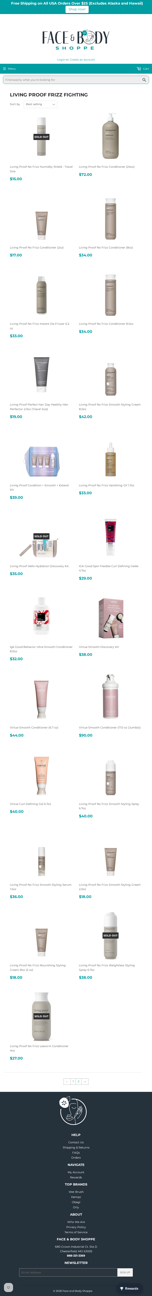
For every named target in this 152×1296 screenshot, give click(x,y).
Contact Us (76, 1142)
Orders (76, 1157)
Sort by (15, 104)
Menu (12, 68)
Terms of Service (76, 1232)
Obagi (76, 1202)
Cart (145, 68)
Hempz (76, 1197)
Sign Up (125, 1272)
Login (61, 59)
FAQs (76, 1152)
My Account (76, 1172)
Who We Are (76, 1222)
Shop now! (77, 9)
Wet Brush (76, 1192)
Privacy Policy (76, 1227)
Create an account (82, 59)
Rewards (76, 1177)
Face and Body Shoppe (77, 1290)
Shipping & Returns (76, 1147)
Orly (76, 1207)
